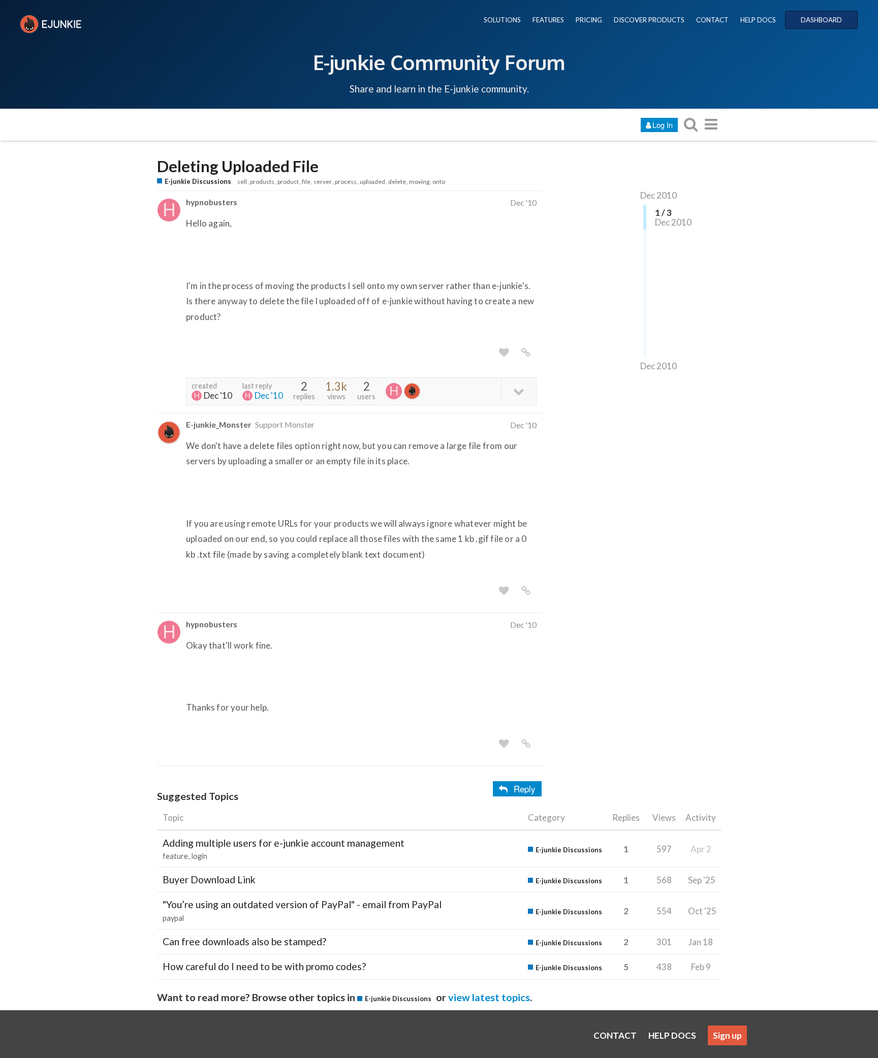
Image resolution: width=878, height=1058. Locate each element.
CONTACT (712, 20)
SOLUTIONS (502, 20)
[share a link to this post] (526, 352)
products (262, 181)
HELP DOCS (758, 20)
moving (419, 181)
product (288, 181)
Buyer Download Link (209, 879)
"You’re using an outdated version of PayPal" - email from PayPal (302, 904)
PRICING (589, 20)
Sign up (727, 1035)
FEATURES (548, 20)
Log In (662, 124)
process (346, 181)
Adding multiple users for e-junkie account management (283, 843)
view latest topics (489, 997)
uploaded (372, 181)
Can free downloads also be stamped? (244, 941)
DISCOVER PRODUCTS (649, 20)
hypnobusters (211, 202)
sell (242, 181)
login (199, 856)
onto (438, 181)
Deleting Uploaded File (238, 166)
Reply (525, 788)
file (306, 181)
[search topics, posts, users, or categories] (690, 124)
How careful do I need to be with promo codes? (264, 966)
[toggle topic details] (518, 390)
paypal (173, 918)
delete (397, 181)
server (322, 181)
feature (175, 856)
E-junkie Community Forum (439, 62)
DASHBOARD (821, 20)
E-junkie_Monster (218, 424)
